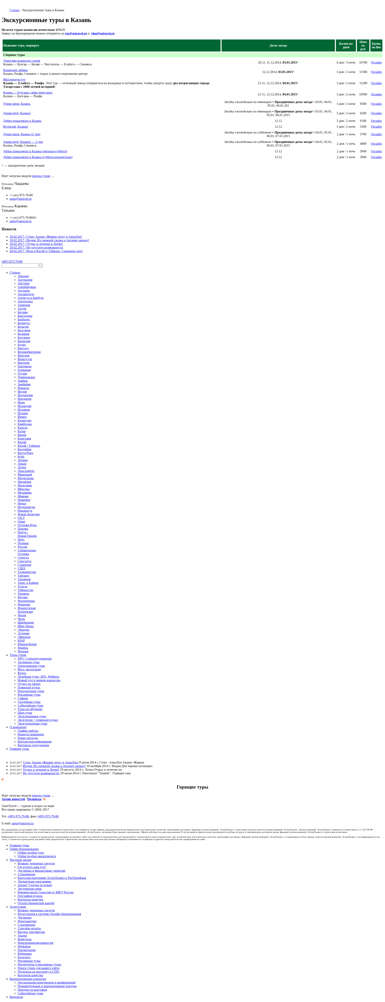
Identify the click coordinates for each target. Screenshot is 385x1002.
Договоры (24, 917)
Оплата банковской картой (36, 903)
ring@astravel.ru (102, 33)
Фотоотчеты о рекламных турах (39, 964)
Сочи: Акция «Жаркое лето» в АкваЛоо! (50, 762)
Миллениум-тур (14, 79)
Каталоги (24, 957)
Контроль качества (30, 899)
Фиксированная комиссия (35, 942)
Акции (22, 935)
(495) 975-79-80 (12, 261)
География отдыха (30, 896)
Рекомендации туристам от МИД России (46, 892)
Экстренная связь (30, 888)
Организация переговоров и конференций (47, 982)
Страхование (26, 874)
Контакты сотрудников (33, 745)
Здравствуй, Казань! (17, 113)
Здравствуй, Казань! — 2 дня (23, 142)
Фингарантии (27, 921)
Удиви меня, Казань (16, 103)
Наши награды (28, 738)
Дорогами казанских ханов (21, 60)
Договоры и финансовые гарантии (41, 870)
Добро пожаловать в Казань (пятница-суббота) (35, 151)
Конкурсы (24, 939)
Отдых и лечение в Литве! (41, 769)
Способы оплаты (29, 928)
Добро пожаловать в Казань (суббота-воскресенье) (37, 157)
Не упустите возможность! (41, 773)
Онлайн (376, 62)
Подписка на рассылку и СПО (38, 971)
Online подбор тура (31, 852)
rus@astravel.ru (76, 33)
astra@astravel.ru (20, 198)
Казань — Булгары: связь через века (27, 92)
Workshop (24, 946)
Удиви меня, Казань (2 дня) (21, 134)
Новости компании (31, 734)
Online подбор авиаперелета (37, 856)
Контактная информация (35, 741)
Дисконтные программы (34, 881)
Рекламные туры (29, 961)
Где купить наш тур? (32, 867)
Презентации (27, 950)
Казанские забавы (15, 70)
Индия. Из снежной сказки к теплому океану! (54, 766)
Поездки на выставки (32, 989)
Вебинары (25, 953)
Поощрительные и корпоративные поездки (47, 986)
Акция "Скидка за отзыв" (35, 885)
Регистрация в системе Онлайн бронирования (49, 914)
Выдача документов (31, 932)
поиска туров (41, 176)
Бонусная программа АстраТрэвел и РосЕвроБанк (52, 878)
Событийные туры (30, 993)
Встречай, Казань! (15, 126)
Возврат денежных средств (36, 863)
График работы (28, 730)
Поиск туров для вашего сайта (38, 968)
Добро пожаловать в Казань (22, 120)
